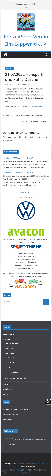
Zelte (11, 445)
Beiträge (10, 357)
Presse (10, 367)
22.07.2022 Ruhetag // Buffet (33, 121)
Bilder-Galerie (8, 334)
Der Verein (9, 353)
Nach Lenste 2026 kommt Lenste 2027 (18, 158)
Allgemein (9, 69)
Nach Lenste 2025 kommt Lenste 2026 (18, 172)
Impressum (7, 419)
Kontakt (6, 394)
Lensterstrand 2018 (28, 440)
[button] (4, 471)
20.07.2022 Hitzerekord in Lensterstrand (24, 115)
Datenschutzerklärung (12, 414)
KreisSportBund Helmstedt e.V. (15, 409)
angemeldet (17, 137)
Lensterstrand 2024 (41, 440)
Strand (5, 446)
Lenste (5, 384)
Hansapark (19, 106)
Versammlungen (14, 372)
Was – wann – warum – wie (16, 378)
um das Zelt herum (36, 106)
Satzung (10, 362)
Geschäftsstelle (11, 343)
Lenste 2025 (18, 440)
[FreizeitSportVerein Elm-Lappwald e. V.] (5, 55)
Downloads (7, 389)
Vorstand (9, 348)
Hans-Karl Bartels (24, 84)
